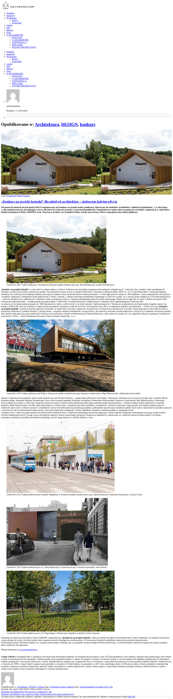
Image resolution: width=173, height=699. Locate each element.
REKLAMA (17, 45)
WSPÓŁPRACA (19, 42)
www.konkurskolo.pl (28, 649)
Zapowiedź (16, 23)
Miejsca (9, 30)
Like (110, 687)
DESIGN (69, 124)
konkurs (87, 124)
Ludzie (9, 25)
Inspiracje (10, 15)
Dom (8, 32)
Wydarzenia (11, 18)
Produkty (10, 13)
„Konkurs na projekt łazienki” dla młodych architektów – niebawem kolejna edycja (59, 201)
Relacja (15, 20)
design (20, 196)
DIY (8, 28)
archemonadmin (86, 687)
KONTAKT (17, 37)
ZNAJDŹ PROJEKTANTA (24, 47)
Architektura (47, 124)
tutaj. (130, 696)
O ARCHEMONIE (14, 35)
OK (133, 696)
